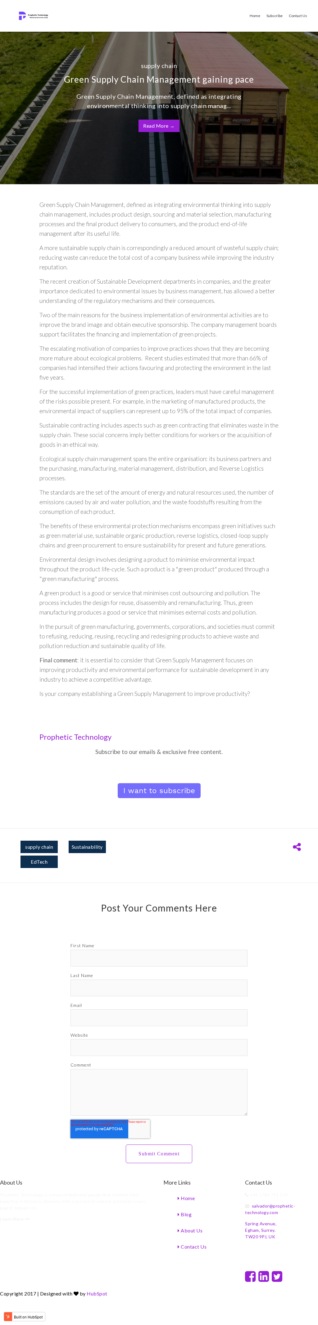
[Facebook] (250, 1276)
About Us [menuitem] (191, 1230)
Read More (159, 126)
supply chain (159, 65)
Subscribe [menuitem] (274, 15)
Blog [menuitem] (186, 1214)
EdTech (39, 862)
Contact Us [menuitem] (298, 15)
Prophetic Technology (75, 736)
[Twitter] (277, 1276)
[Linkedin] (263, 1276)
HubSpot (97, 1293)
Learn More (12, 1219)
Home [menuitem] (255, 15)
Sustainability (87, 847)
